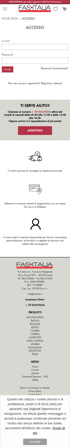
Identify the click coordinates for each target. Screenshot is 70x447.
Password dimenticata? (54, 68)
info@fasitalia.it (35, 294)
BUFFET (35, 327)
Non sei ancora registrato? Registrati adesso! (35, 83)
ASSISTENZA (35, 130)
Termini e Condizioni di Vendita (35, 388)
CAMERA (35, 331)
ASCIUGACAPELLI (35, 317)
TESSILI (35, 354)
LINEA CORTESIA (35, 341)
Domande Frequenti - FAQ (35, 377)
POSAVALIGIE (35, 348)
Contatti (35, 370)
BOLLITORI (35, 324)
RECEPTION (35, 351)
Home (35, 367)
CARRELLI (35, 334)
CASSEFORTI (35, 337)
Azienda (35, 373)
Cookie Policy (35, 395)
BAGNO (35, 321)
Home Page (10, 18)
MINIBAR (35, 344)
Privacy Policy (35, 391)
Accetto (35, 442)
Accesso (28, 18)
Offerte (35, 380)
